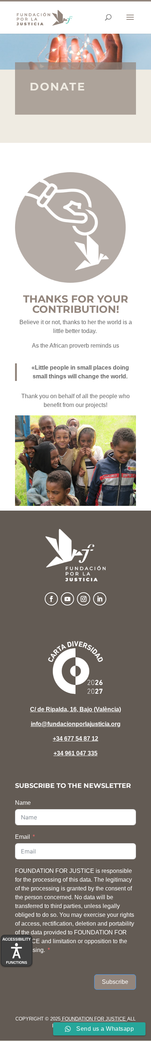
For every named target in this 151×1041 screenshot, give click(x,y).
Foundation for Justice (94, 1019)
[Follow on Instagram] (83, 598)
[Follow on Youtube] (67, 598)
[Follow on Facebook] (51, 598)
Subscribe (115, 982)
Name (23, 803)
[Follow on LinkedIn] (99, 598)
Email (22, 837)
